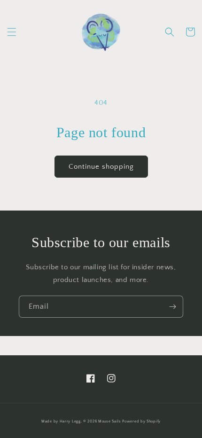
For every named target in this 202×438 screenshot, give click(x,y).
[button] (11, 32)
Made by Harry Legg (61, 421)
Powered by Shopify (141, 421)
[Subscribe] (172, 307)
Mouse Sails (109, 421)
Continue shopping (101, 167)
